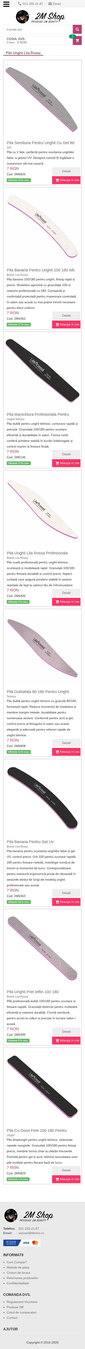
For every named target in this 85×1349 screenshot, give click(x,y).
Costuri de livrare (18, 1272)
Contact (12, 1317)
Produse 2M (15, 1307)
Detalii (66, 171)
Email (57, 3)
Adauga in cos (69, 180)
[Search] (77, 29)
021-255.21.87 (33, 3)
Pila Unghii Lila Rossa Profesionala (37, 553)
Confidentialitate (18, 1283)
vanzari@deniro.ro (31, 1233)
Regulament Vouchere (22, 1302)
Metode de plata (18, 1267)
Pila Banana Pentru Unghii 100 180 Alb (41, 270)
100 (9, 147)
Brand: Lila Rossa (17, 274)
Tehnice (11, 696)
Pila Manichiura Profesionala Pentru (38, 414)
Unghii (11, 1135)
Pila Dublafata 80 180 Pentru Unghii (38, 692)
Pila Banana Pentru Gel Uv (30, 842)
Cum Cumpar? (17, 1262)
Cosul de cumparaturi (21, 1312)
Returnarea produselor (22, 1278)
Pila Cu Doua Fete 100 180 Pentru (37, 1130)
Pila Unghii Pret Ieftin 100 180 (33, 992)
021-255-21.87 (29, 1228)
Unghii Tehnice (16, 419)
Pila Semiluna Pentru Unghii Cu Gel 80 (40, 143)
